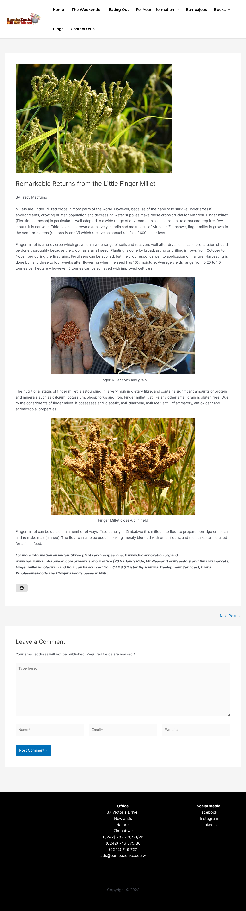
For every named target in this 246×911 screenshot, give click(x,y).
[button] (176, 9)
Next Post (230, 616)
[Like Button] (22, 588)
